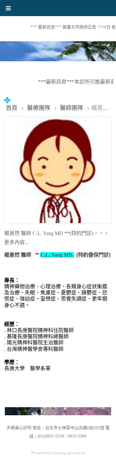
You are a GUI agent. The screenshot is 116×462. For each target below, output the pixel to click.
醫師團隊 (71, 108)
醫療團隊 (39, 108)
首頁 (11, 108)
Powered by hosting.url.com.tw (58, 452)
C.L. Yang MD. (57, 255)
